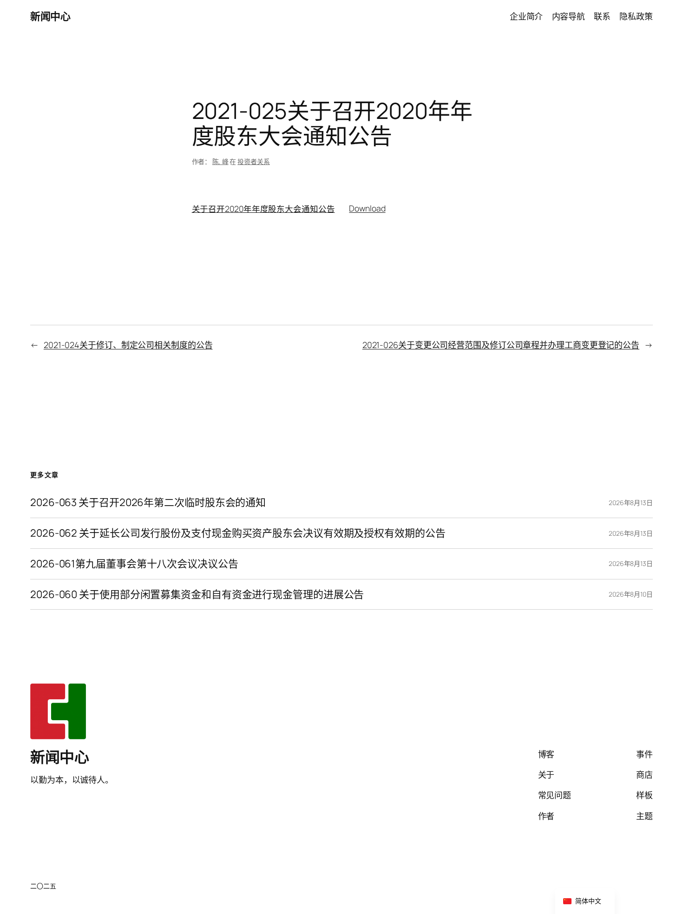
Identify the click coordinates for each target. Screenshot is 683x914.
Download (367, 208)
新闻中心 (50, 16)
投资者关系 (253, 161)
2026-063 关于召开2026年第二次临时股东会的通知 (148, 502)
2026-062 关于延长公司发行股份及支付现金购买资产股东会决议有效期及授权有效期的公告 (238, 533)
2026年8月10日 (631, 594)
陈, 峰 (220, 161)
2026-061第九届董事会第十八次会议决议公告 (134, 564)
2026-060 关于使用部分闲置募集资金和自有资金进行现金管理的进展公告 (197, 594)
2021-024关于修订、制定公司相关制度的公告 (128, 344)
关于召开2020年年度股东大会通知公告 (263, 208)
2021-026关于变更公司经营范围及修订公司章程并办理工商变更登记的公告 (500, 344)
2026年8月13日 (631, 502)
